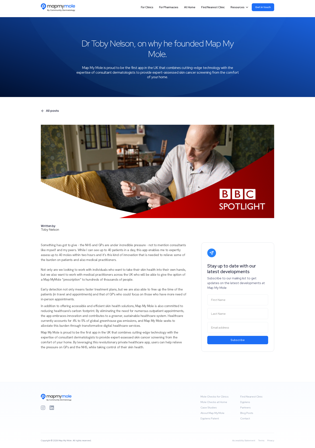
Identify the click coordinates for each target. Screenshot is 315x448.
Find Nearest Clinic (213, 7)
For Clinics (147, 7)
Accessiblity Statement (243, 440)
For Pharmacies (168, 7)
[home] (60, 7)
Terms (261, 440)
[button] (240, 7)
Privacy (270, 440)
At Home (189, 7)
